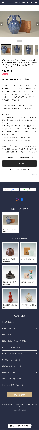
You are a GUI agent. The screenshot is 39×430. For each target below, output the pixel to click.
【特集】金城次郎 (8, 322)
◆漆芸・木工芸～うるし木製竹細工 (14, 341)
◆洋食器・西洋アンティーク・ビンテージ (16, 366)
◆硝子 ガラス (7, 335)
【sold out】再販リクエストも (12, 385)
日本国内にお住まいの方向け (19, 170)
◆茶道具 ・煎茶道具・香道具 (12, 354)
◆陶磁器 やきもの (8, 328)
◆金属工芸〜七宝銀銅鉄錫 (11, 347)
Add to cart (19, 163)
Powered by (17, 410)
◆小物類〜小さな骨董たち (11, 360)
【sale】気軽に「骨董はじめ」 (12, 379)
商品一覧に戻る (19, 395)
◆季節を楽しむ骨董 (8, 372)
